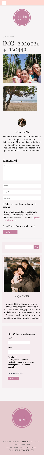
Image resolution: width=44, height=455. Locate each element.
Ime (10, 338)
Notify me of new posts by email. (20, 226)
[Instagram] (22, 436)
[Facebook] (18, 436)
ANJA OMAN (22, 131)
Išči (36, 247)
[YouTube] (26, 436)
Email (10, 348)
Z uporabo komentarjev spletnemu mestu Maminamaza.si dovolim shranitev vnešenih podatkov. (22, 216)
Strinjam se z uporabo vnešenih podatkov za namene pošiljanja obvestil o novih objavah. (21, 363)
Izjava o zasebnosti (15, 373)
